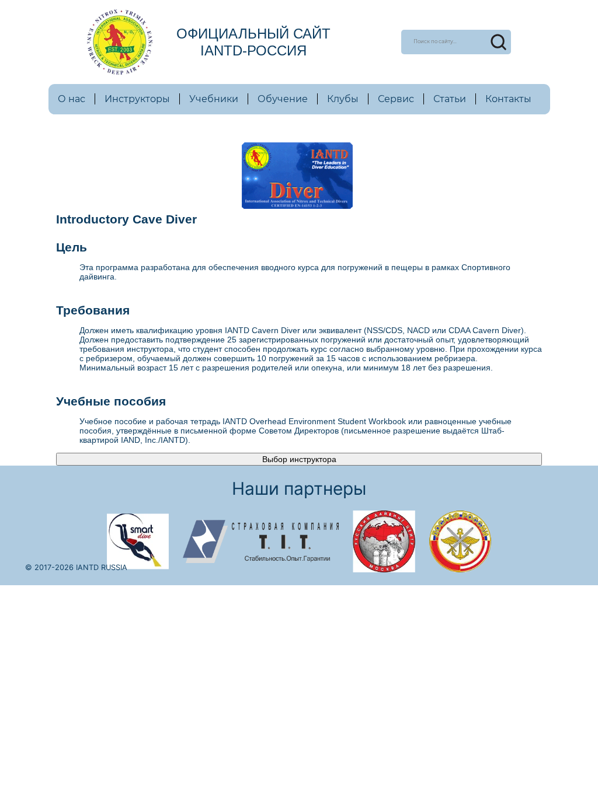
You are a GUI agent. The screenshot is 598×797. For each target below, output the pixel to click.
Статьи (449, 98)
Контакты (508, 98)
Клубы (343, 98)
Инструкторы (137, 98)
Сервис (396, 98)
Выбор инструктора (299, 459)
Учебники (213, 98)
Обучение (283, 98)
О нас (71, 98)
